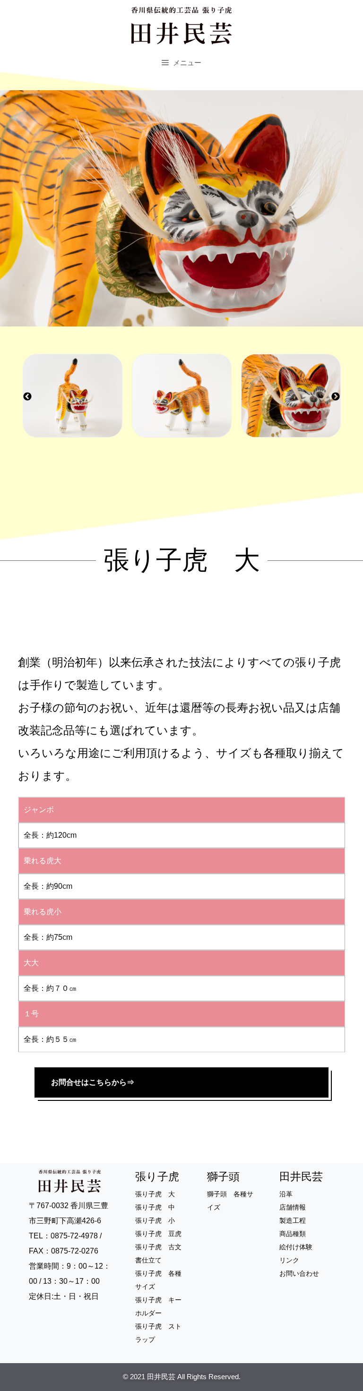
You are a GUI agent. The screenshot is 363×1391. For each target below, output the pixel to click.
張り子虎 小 (155, 1220)
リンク (289, 1260)
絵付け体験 (295, 1247)
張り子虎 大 (155, 1194)
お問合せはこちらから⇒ (92, 1082)
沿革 (286, 1194)
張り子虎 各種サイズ (158, 1280)
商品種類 (292, 1233)
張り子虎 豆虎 (158, 1233)
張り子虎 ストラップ (158, 1332)
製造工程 (292, 1220)
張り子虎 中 (155, 1207)
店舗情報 (292, 1207)
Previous (27, 397)
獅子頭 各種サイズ (230, 1200)
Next (335, 397)
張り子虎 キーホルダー (158, 1306)
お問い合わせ (299, 1273)
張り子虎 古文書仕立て (158, 1253)
